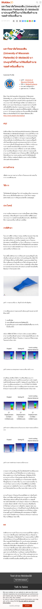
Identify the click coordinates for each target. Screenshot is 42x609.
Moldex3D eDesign (31, 84)
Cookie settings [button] (14, 605)
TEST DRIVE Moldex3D (21, 580)
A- (14, 21)
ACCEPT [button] (27, 605)
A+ (20, 21)
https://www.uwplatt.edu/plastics (13, 115)
